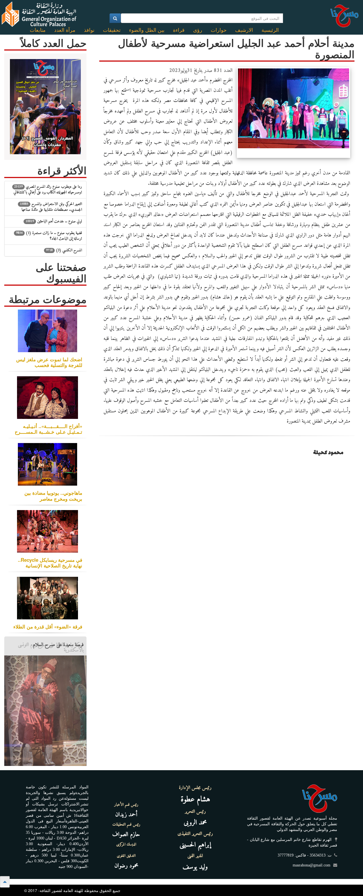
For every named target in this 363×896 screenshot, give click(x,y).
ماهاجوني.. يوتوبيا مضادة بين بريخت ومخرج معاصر (53, 495)
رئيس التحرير (195, 811)
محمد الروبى (195, 823)
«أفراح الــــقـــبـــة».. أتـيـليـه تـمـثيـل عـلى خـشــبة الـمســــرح (48, 429)
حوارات (219, 30)
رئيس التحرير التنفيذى (195, 833)
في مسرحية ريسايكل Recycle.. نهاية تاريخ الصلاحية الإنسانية (50, 562)
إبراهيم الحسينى (195, 845)
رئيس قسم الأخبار (126, 805)
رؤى (197, 30)
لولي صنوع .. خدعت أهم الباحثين (54, 221)
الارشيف (244, 30)
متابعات (38, 30)
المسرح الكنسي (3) (64, 250)
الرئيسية (270, 30)
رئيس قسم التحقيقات (126, 825)
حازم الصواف (126, 834)
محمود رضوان (126, 866)
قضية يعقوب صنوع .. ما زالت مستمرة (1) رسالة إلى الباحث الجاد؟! (49, 235)
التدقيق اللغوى (126, 856)
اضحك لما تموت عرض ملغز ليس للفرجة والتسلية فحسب (49, 362)
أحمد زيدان (126, 814)
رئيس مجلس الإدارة (195, 787)
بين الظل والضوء (146, 30)
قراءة (179, 30)
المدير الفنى (195, 856)
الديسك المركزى (126, 844)
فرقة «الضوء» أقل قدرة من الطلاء (47, 626)
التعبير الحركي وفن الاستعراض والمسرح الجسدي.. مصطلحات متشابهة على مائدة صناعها (51, 206)
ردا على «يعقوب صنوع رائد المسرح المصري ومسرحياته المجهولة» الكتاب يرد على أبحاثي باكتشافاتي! (48, 189)
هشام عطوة (195, 800)
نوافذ (89, 30)
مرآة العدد (64, 30)
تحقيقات (112, 30)
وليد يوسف (195, 867)
